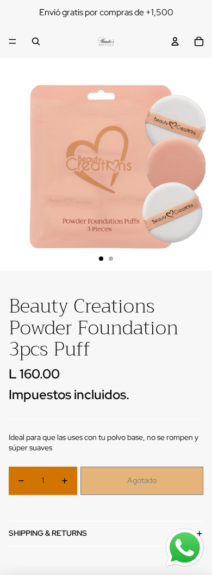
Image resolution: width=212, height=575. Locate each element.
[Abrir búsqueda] (36, 41)
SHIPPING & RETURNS (48, 533)
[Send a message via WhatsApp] (185, 548)
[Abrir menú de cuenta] (175, 41)
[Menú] (12, 41)
